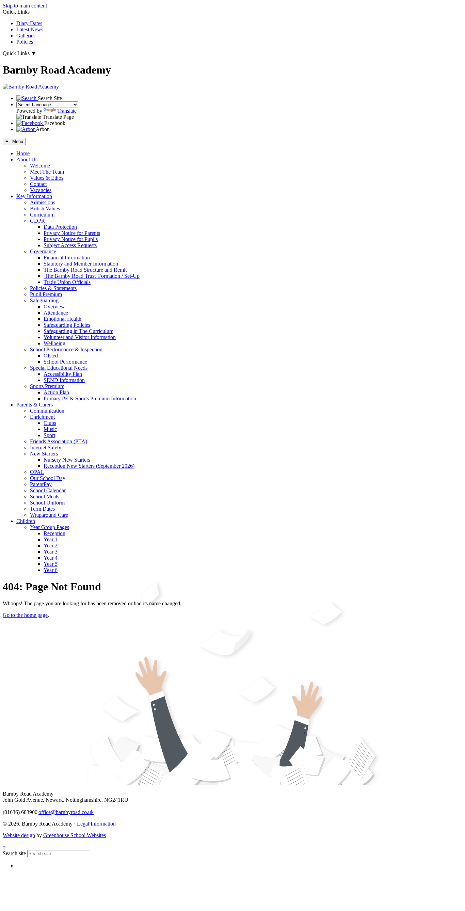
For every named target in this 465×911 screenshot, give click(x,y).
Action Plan (56, 392)
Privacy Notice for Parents (72, 233)
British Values (45, 208)
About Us (26, 159)
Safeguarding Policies (67, 325)
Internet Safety (45, 447)
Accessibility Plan (63, 374)
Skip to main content (25, 6)
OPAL (37, 472)
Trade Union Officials (67, 282)
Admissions (42, 202)
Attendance (56, 313)
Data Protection (60, 227)
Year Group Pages (49, 527)
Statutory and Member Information (81, 264)
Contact (38, 184)
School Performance (65, 362)
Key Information (34, 196)
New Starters (44, 454)
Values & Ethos (46, 178)
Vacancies (40, 190)
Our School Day (47, 478)
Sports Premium (47, 386)
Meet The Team (47, 172)
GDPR (37, 221)
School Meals (44, 496)
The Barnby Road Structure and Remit (85, 270)
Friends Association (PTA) (58, 441)
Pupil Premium (46, 294)
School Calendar (48, 490)
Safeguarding (44, 300)
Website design (19, 835)
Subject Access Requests (70, 245)
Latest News (29, 29)
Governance (43, 251)
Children (25, 521)
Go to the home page (25, 615)
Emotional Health (62, 319)
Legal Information (96, 824)
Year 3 (51, 552)
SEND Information (64, 380)
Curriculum (42, 215)
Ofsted (51, 355)
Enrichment (42, 417)
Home (23, 153)
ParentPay (41, 484)
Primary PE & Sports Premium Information (90, 398)
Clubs (50, 423)
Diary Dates (29, 23)
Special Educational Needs (58, 368)
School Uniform (47, 503)
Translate (67, 111)
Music (50, 429)
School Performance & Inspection (66, 349)
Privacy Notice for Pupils (71, 239)
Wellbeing (54, 343)
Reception (54, 533)
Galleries (25, 35)
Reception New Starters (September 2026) (89, 466)
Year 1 (51, 539)
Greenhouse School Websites (74, 835)
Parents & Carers (34, 404)
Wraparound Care (49, 515)
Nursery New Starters (67, 460)
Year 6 (51, 570)
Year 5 (51, 564)
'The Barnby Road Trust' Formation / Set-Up (92, 276)
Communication (47, 411)
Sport (49, 435)
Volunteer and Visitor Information (80, 337)
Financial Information (67, 257)
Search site (14, 853)
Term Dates (42, 509)
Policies (24, 42)
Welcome (40, 166)
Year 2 (51, 545)
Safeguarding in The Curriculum (78, 331)
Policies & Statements (53, 288)
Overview (54, 306)
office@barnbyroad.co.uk (66, 812)
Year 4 (51, 558)
